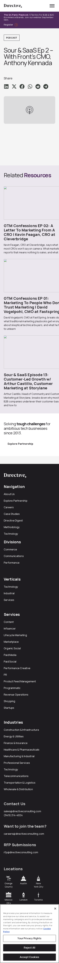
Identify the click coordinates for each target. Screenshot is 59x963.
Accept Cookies (29, 957)
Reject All (29, 947)
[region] (29, 933)
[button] (6, 86)
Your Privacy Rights (29, 938)
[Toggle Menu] (52, 5)
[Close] (55, 908)
